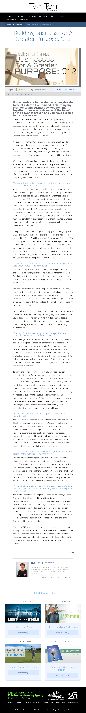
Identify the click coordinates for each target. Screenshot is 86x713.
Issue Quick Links (32, 25)
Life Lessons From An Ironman (62, 627)
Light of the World (23, 627)
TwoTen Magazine (26, 710)
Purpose (22, 90)
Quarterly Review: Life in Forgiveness (63, 668)
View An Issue (46, 25)
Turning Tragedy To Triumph (23, 667)
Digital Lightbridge (64, 710)
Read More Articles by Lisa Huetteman (54, 577)
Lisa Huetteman (40, 90)
